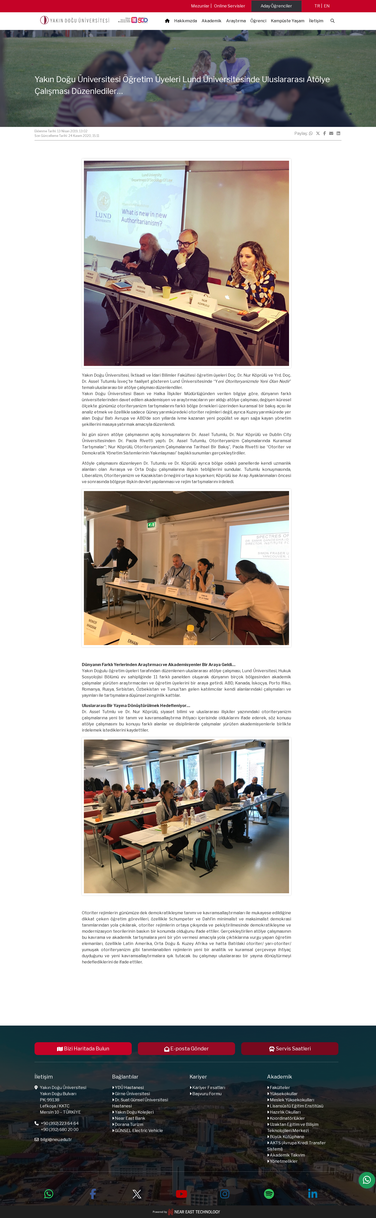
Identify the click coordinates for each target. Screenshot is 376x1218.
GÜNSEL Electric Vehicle (138, 1130)
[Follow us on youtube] (181, 1193)
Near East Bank (129, 1118)
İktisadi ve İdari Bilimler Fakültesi (163, 375)
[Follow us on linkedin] (313, 1193)
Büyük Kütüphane (286, 1136)
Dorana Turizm (128, 1124)
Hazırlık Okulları (285, 1112)
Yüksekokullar (283, 1093)
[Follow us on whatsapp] (49, 1193)
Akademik (212, 20)
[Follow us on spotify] (269, 1193)
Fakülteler (279, 1087)
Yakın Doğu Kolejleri (134, 1112)
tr (317, 6)
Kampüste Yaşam (287, 20)
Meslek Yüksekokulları (291, 1099)
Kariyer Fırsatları (208, 1087)
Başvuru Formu (207, 1093)
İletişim (316, 20)
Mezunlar (200, 6)
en (327, 6)
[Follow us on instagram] (225, 1193)
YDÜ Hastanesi (129, 1087)
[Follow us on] (137, 1193)
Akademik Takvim (287, 1155)
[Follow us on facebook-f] (93, 1193)
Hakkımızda (185, 20)
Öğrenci (258, 20)
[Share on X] (318, 133)
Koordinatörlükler (287, 1118)
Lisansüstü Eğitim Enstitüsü (296, 1106)
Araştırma (236, 20)
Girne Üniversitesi (132, 1093)
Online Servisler (229, 6)
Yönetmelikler (283, 1161)
